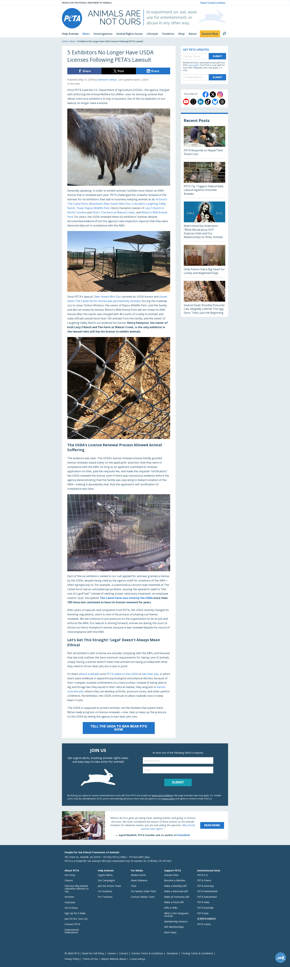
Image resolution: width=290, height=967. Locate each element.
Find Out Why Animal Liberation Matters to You (77, 888)
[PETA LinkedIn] (201, 102)
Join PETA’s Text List (76, 918)
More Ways (170, 932)
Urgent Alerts (105, 875)
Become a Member (174, 880)
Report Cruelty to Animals (213, 3)
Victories (69, 896)
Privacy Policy (72, 958)
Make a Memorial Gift (176, 891)
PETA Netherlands (207, 891)
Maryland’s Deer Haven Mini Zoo (109, 204)
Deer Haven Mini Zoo (107, 296)
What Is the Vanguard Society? (176, 915)
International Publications (72, 931)
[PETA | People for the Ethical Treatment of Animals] (72, 18)
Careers (69, 880)
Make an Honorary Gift (176, 896)
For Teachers (105, 896)
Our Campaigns (106, 880)
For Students (105, 891)
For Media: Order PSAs (143, 891)
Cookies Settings (137, 959)
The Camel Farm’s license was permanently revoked (107, 301)
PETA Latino (204, 924)
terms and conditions (162, 795)
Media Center (138, 875)
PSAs (133, 885)
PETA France (204, 880)
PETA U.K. (202, 875)
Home (65, 41)
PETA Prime (71, 907)
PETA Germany (205, 885)
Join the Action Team (109, 885)
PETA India (203, 902)
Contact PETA (72, 924)
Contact (123, 953)
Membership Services (176, 921)
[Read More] (145, 825)
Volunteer (70, 902)
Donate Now (171, 875)
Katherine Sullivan (107, 79)
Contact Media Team (143, 896)
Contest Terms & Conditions (147, 953)
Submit (217, 56)
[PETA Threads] (222, 102)
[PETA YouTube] (186, 102)
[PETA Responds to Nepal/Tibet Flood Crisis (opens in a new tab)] (204, 142)
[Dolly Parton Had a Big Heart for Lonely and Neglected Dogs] (204, 261)
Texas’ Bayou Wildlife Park (93, 208)
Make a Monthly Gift (175, 885)
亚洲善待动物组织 (206, 918)
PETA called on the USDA (122, 674)
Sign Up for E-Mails (75, 913)
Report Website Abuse (113, 958)
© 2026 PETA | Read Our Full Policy (84, 953)
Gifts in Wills (170, 907)
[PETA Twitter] (213, 94)
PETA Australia (205, 907)
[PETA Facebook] (206, 94)
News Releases (139, 880)
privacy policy (168, 798)
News (72, 41)
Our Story (70, 875)
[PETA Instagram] (220, 94)
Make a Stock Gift (174, 902)
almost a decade (89, 674)
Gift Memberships (174, 926)
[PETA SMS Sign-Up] (193, 102)
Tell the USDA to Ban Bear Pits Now (118, 727)
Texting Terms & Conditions (197, 953)
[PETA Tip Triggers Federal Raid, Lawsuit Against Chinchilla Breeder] (204, 180)
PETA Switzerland (207, 896)
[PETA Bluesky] (215, 102)
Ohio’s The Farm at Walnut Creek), (114, 212)
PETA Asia (202, 913)
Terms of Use (90, 958)
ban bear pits (150, 674)
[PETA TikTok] (208, 102)
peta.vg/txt (194, 65)
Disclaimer (172, 953)
